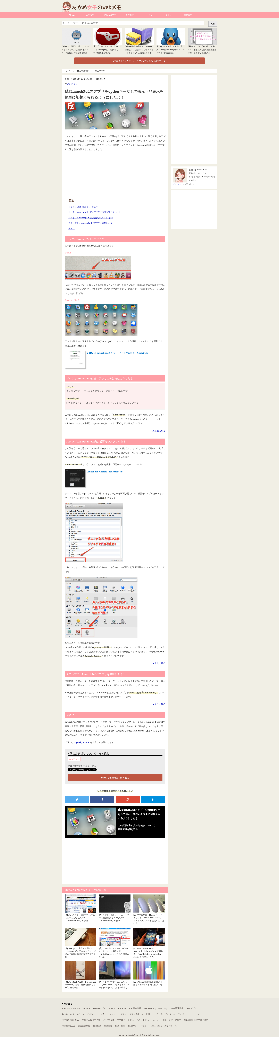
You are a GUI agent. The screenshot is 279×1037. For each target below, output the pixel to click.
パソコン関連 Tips (70, 1020)
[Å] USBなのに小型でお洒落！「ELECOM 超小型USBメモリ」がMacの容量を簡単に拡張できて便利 (80, 952)
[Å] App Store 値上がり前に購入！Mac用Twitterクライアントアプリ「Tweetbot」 (170, 49)
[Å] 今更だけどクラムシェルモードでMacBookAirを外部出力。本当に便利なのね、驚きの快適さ (114, 984)
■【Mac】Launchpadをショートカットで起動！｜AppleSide (117, 352)
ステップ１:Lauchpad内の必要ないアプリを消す (90, 217)
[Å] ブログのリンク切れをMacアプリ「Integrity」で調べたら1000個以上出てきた (107, 49)
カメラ (149, 15)
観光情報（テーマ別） (138, 1025)
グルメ (169, 15)
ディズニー (183, 1014)
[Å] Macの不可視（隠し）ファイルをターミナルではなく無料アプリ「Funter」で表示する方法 (76, 49)
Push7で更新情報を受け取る (115, 777)
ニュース (195, 1014)
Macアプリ (72, 83)
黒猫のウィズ (170, 1025)
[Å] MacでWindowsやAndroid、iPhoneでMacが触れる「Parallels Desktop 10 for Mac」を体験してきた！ (148, 952)
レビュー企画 (134, 1020)
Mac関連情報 (135, 1008)
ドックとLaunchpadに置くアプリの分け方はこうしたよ (94, 212)
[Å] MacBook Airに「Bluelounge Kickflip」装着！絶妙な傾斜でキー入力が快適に (80, 984)
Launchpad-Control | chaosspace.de (105, 471)
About (72, 15)
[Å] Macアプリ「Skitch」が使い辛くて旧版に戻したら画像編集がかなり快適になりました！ (202, 49)
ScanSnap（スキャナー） (156, 1008)
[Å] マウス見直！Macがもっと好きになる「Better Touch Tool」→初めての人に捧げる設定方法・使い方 (148, 919)
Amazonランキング (71, 1008)
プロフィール (178, 184)
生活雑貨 (108, 1025)
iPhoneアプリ (110, 15)
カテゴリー (91, 15)
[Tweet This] (77, 799)
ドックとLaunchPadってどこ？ (83, 206)
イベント (91, 1014)
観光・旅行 (120, 1025)
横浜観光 (97, 1025)
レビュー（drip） (151, 1020)
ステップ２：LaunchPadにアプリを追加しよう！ (91, 223)
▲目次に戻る (158, 430)
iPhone (86, 1008)
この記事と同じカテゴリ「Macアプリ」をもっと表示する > (139, 60)
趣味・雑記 (156, 1025)
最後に (71, 228)
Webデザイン (192, 1008)
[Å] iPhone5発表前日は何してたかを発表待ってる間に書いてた (148, 983)
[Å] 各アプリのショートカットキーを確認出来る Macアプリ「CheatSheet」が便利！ (114, 917)
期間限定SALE (68, 1025)
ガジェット (112, 1014)
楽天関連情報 (84, 1025)
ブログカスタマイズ (91, 1020)
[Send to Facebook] (102, 799)
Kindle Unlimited (117, 1008)
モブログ (130, 15)
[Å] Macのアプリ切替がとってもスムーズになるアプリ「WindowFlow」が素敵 (80, 917)
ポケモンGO (108, 1020)
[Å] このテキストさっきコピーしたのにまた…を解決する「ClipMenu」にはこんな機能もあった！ (114, 952)
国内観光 (188, 15)
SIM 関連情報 (177, 1008)
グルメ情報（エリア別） (140, 1014)
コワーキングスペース (165, 1014)
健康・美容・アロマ (172, 1020)
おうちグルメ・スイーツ (73, 1014)
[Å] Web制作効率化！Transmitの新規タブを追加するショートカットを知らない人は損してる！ (139, 49)
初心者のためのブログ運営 (196, 1020)
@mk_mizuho (83, 742)
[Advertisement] (115, 174)
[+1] (128, 799)
